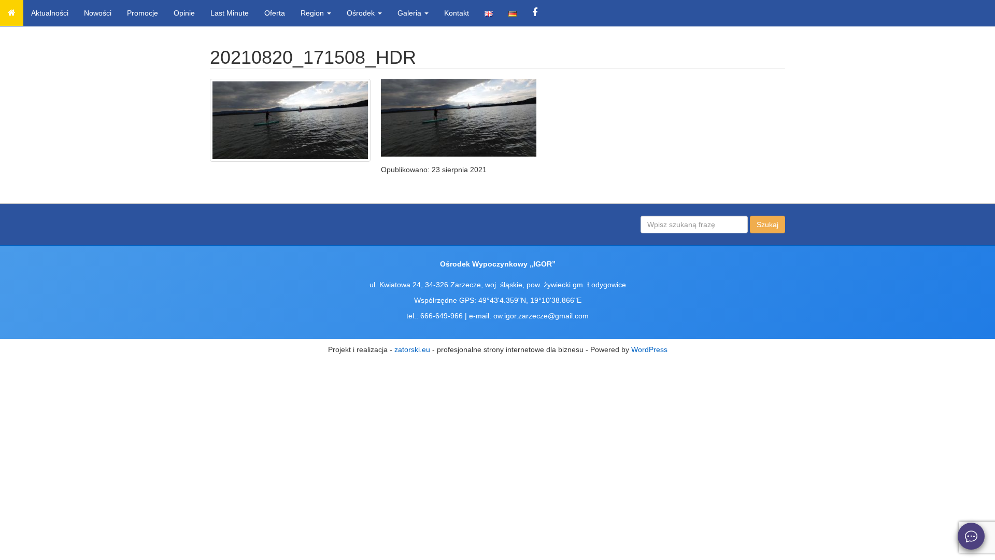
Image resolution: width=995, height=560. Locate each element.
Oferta (274, 13)
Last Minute (229, 13)
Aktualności (49, 13)
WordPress (649, 349)
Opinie (184, 13)
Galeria (410, 13)
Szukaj (767, 224)
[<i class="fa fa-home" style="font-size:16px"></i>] (11, 13)
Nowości (97, 13)
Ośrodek (362, 13)
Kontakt (456, 13)
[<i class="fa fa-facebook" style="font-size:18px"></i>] (534, 13)
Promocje (142, 13)
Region (313, 13)
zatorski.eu (412, 349)
